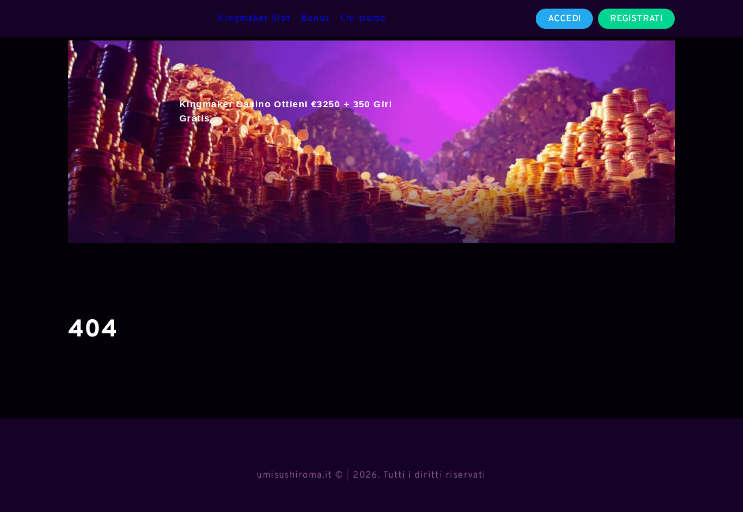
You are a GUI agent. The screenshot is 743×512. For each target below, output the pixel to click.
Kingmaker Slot (254, 18)
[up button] (717, 478)
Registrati (636, 19)
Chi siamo (363, 18)
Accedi (564, 19)
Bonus (315, 18)
